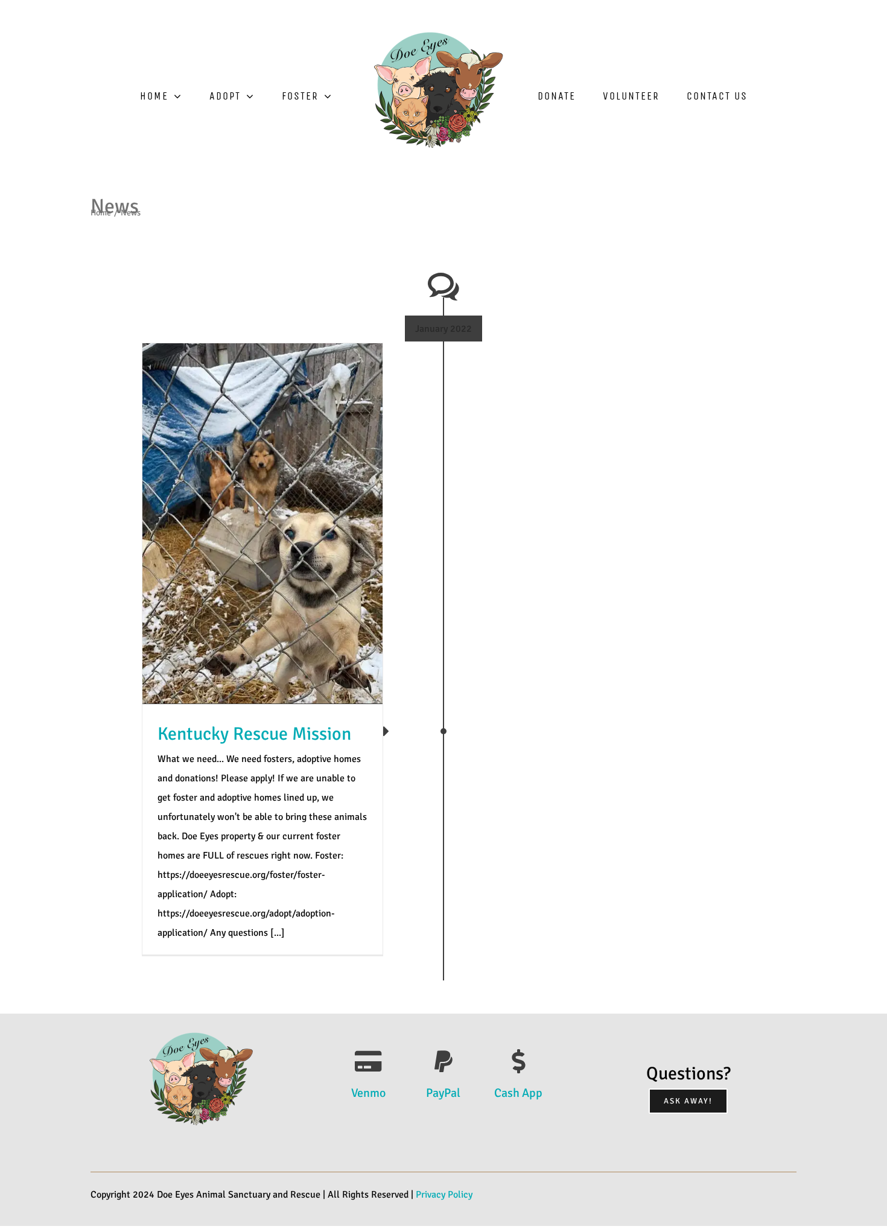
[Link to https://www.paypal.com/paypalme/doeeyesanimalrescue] (443, 1061)
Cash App (518, 1092)
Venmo (368, 1092)
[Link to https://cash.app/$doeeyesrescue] (518, 1061)
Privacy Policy (444, 1195)
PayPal (443, 1092)
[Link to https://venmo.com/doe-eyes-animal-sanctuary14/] (368, 1061)
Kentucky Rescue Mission (254, 734)
